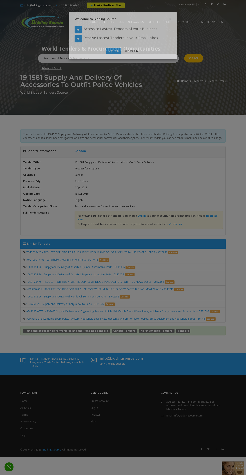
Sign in (112, 57)
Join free (130, 57)
